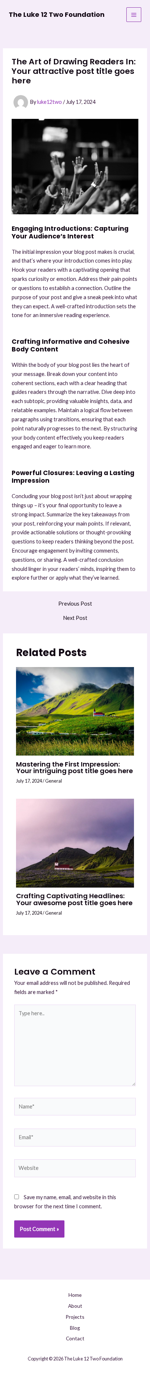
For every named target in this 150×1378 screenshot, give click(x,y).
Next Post (75, 618)
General (53, 781)
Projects (75, 1317)
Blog (75, 1328)
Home (75, 1295)
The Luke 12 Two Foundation (56, 14)
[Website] (75, 1169)
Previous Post (75, 604)
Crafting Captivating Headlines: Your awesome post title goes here (74, 899)
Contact (75, 1338)
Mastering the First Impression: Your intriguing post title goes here (74, 767)
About (75, 1306)
